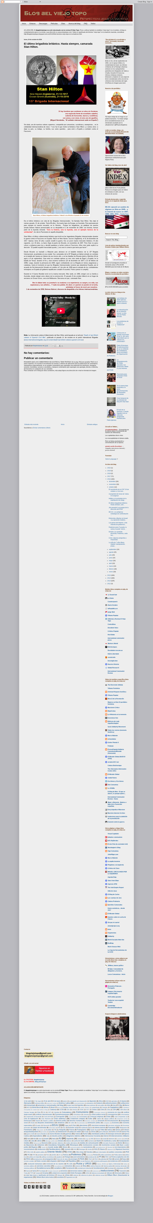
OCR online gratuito (114, 997)
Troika (26, 1173)
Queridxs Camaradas (115, 905)
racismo (117, 1159)
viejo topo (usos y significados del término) (40, 1175)
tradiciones (96, 1171)
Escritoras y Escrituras (116, 781)
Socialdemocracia (43, 1168)
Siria (84, 1166)
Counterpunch (112, 601)
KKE (92, 1138)
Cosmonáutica (83, 1116)
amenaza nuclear (51, 1103)
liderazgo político (50, 1141)
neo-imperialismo (120, 1147)
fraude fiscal (94, 1129)
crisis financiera (46, 1118)
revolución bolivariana (35, 1164)
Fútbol (103, 1130)
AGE (107, 1101)
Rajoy (124, 1159)
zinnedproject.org (114, 926)
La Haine (111, 598)
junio (111, 558)
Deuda (33, 1122)
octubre (111, 487)
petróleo (54, 1154)
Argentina (80, 1105)
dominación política (93, 1123)
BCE (28, 1107)
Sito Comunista (113, 785)
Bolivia (46, 1107)
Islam (40, 1138)
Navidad (110, 1147)
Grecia (93, 1131)
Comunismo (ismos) (99, 1112)
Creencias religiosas (96, 1116)
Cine (38, 1112)
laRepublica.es (113, 608)
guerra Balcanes (104, 1131)
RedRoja (111, 943)
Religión (63, 1161)
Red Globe (111, 635)
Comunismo (82, 1112)
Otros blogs (80, 1152)
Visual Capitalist (113, 834)
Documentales (81, 1122)
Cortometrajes (72, 1116)
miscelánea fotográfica (57, 1145)
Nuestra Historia (113, 664)
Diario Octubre (113, 605)
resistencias (114, 1161)
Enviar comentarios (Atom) (41, 428)
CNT (49, 1112)
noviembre (112, 484)
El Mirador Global (113, 774)
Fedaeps (111, 746)
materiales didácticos (57, 1143)
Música (65, 1147)
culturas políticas (109, 1118)
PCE (127, 1152)
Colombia (56, 1112)
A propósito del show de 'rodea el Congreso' (119, 494)
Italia (53, 1139)
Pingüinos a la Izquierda (116, 865)
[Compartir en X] (57, 346)
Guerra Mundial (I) (42, 1134)
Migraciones (30, 1145)
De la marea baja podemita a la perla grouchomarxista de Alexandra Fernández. (122, 390)
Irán (34, 1139)
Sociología (111, 1168)
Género (118, 1130)
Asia (114, 1105)
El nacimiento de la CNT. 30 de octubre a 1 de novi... (119, 490)
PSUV (96, 1159)
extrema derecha (100, 1127)
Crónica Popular (113, 631)
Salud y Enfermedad (115, 1164)
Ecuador (38, 1125)
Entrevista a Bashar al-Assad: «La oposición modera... (118, 519)
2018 (109, 473)
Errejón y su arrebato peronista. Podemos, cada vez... (118, 533)
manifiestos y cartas (110, 1141)
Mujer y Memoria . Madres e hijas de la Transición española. (117, 804)
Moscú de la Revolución (116, 699)
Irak (28, 1139)
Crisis (108, 1116)
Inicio (24, 23)
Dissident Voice (113, 628)
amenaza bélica (39, 1103)
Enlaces (33, 23)
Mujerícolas (112, 711)
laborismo (112, 1138)
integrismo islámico (73, 1136)
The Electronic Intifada (115, 685)
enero (111, 572)
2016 (109, 479)
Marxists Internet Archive (116, 813)
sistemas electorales (121, 1166)
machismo (91, 1141)
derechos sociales (90, 1120)
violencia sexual (99, 1175)
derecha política (61, 1121)
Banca (127, 1105)
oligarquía (110, 1149)
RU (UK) (69, 1164)
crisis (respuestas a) (121, 1116)
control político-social (98, 1114)
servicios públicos (29, 1166)
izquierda (69, 1139)
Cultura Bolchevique (115, 765)
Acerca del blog (74, 23)
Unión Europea (76, 1173)
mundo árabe (53, 1147)
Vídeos (127, 1173)
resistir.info (111, 657)
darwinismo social (122, 1118)
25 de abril (47, 1101)
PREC (107, 1157)
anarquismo (90, 1103)
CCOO (62, 1109)
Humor (85, 1134)
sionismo (77, 1166)
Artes (108, 1105)
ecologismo (106, 1122)
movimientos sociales (109, 1145)
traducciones (107, 1170)
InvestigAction (112, 661)
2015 (109, 575)
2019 (109, 471)
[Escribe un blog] (55, 346)
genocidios (44, 1131)
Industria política (57, 1136)
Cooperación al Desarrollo (33, 1116)
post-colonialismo (79, 1157)
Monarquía (74, 1145)
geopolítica (52, 1131)
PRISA (28, 1159)
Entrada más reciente (31, 424)
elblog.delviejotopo (40, 1082)
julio (110, 555)
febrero (111, 569)
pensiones (41, 1154)
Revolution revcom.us (115, 650)
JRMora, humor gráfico (115, 965)
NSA (95, 1149)
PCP (34, 1154)
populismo (59, 1157)
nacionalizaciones (100, 1147)
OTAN (69, 1152)
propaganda (49, 1159)
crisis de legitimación (31, 1118)
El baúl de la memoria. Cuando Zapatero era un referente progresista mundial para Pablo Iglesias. (117, 415)
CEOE (81, 1109)
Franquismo (81, 1130)
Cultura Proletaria (114, 901)
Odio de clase (112, 891)
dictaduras (61, 1123)
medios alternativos (71, 1143)
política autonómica (106, 1154)
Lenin (125, 1138)
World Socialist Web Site (116, 940)
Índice (93, 23)
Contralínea (112, 624)
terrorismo (64, 1171)
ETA (59, 1127)
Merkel (120, 1143)
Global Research (113, 668)
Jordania (80, 1138)
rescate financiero (85, 1161)
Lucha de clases (79, 1141)
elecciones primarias (114, 1125)
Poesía (95, 1155)
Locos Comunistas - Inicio (116, 974)
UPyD (87, 1173)
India (48, 1136)
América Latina (64, 1103)
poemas (89, 1154)
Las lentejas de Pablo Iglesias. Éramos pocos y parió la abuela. (122, 300)
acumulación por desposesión (78, 1101)
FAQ (85, 23)
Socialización (70, 1168)
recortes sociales (29, 1161)
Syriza (34, 1171)
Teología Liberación (53, 1171)
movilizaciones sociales (90, 1145)
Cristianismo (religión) (77, 1118)
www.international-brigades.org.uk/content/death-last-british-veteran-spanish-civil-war (53, 340)
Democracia (28, 1121)
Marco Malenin (113, 735)
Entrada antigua (92, 424)
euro (64, 1127)
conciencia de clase (114, 1112)
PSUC (90, 1159)
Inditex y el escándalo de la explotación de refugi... (117, 499)
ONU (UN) (30, 1152)
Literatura (60, 1141)
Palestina (89, 1152)
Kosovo (98, 1138)
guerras (68, 1134)
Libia (32, 1141)
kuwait (104, 1138)
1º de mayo (37, 1101)
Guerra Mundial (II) (56, 1134)
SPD (127, 1168)
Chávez (94, 1109)
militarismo (40, 1145)
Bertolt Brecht (36, 1107)
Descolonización (112, 1121)
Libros (39, 1141)
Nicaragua (82, 1149)
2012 (109, 583)
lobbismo (68, 1141)
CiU (44, 1112)
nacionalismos (88, 1147)
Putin (110, 1159)
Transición (122, 1171)
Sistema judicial (108, 1166)
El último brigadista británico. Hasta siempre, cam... (118, 504)
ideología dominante (114, 1134)
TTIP (31, 1173)
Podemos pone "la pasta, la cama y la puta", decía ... (118, 528)
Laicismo (119, 1138)
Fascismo (111, 1127)
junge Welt (111, 612)
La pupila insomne (114, 861)
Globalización (62, 1131)
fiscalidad (48, 1129)
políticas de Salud (34, 1157)
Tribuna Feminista (114, 688)
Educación (46, 1125)
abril (110, 563)
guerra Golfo (30, 1134)
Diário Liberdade (113, 654)
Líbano (26, 1141)
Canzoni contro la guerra (116, 822)
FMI (55, 1129)
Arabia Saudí (71, 1105)
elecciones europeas (99, 1125)
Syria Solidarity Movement (117, 727)
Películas (54, 23)
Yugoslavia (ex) (70, 1177)
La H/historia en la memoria (117, 714)
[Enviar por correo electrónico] (53, 346)
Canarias (104, 1107)
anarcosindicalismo (79, 1103)
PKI (60, 1154)
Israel (46, 1139)
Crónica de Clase (113, 868)
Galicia (109, 1130)
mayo (111, 560)
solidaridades (120, 1168)
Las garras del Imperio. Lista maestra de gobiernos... (118, 523)
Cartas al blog (43, 1109)
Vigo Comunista (113, 851)
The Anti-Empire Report (116, 887)
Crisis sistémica (60, 1118)
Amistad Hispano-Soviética (117, 692)
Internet (106, 1136)
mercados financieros (109, 1143)
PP (100, 1157)
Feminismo (28, 1130)
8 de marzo (56, 1101)
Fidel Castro (40, 1129)
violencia (75, 1175)
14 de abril (27, 1101)
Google (86, 1131)
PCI (29, 1155)
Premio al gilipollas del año (120, 1157)
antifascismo (125, 1103)
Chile (102, 1109)
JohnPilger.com (113, 854)
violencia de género (87, 1175)
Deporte (38, 1120)
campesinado (95, 1107)
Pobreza (65, 1155)
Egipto (67, 1125)
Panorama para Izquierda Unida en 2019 (122, 375)
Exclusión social (73, 1127)
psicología (73, 1159)
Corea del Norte (48, 1116)
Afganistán (92, 1101)
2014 (109, 578)
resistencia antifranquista (100, 1161)
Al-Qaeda (123, 1101)
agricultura (114, 1101)
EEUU (55, 1125)
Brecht (59, 1107)
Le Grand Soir (112, 595)
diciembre (112, 481)
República (72, 1161)
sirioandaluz (112, 739)
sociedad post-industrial (84, 1168)
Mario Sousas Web (114, 947)
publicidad (103, 1159)
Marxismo (45, 1143)
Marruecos (36, 1143)
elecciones (83, 1125)
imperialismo (37, 1136)
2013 (109, 581)
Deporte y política (48, 1120)
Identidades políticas (98, 1134)
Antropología (31, 1105)
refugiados (53, 1161)
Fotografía (62, 1130)
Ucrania (45, 1173)
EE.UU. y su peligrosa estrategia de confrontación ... (118, 513)
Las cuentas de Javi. (115, 898)
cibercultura (123, 1109)
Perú (47, 1154)
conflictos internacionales (44, 1114)
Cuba (90, 1118)
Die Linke (71, 1122)
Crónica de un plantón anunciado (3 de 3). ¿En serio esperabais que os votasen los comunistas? (123, 337)
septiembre (113, 549)
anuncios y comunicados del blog (50, 1105)
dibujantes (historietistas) (45, 1123)
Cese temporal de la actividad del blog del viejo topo (123, 399)
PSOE (82, 1159)
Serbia (125, 1164)
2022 (109, 468)
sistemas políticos (29, 1168)
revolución (125, 1161)
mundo (44, 1147)
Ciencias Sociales (29, 1112)
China (108, 1109)
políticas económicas (48, 1157)
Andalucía (99, 1103)
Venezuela (118, 1173)
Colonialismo (67, 1112)
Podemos (76, 1154)
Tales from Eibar (113, 880)
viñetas (67, 1175)
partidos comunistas (115, 1152)
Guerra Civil (115, 1131)
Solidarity (111, 936)
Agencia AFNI (112, 884)
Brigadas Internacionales (70, 1107)
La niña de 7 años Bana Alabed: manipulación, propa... (117, 544)
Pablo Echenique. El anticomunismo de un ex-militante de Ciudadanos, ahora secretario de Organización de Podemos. (117, 351)
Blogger (110, 1196)
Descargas (43, 23)
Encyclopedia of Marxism (116, 809)
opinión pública (40, 1152)
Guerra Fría (125, 1131)
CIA (114, 1109)
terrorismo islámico (77, 1171)
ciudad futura (112, 778)
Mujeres (34, 1147)
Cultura (99, 1118)
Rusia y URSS (84, 1163)
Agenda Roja (112, 877)
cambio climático (84, 1107)
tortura (88, 1171)
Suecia (28, 1171)
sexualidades (58, 1166)
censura (74, 1109)
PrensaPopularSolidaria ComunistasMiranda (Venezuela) (116, 751)
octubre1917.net (113, 762)
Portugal (67, 1157)
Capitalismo (114, 1107)
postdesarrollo (92, 1157)
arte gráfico (101, 1105)
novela (90, 1149)
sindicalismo (68, 1166)
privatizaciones (38, 1159)
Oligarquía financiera (122, 1149)
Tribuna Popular (113, 615)
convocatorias (125, 1114)
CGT (87, 1109)
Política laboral (118, 1154)
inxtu (109, 929)
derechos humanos (75, 1121)
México (127, 1143)
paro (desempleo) (101, 1152)
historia (77, 1134)
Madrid (98, 1141)
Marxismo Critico (113, 707)
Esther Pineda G (113, 742)
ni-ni (75, 1149)
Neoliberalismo (54, 1149)
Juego (87, 1138)
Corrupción (60, 1116)
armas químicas (90, 1105)
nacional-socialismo (75, 1147)
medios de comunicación (89, 1143)
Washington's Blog (114, 847)
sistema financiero (95, 1166)
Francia (71, 1130)
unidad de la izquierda (59, 1173)
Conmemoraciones (62, 1114)
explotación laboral (86, 1127)
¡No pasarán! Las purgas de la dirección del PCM (118, 508)
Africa (101, 1101)
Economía (115, 1123)
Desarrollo (101, 1121)
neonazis (68, 1149)
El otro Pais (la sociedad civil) (118, 844)
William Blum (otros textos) (45, 1177)
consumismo (77, 1114)
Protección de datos (62, 1159)
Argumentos (112, 933)
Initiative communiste (115, 837)
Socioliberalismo (98, 1168)
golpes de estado (75, 1131)
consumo (86, 1114)
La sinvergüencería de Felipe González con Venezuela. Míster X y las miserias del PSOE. (117, 365)
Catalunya (53, 1109)
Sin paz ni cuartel (113, 922)
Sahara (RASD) (101, 1164)
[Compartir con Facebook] (60, 346)
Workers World (113, 643)
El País (73, 1125)
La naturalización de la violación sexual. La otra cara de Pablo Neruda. (122, 313)
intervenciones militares (120, 1136)
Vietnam (59, 1175)
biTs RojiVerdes (113, 840)
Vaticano (109, 1173)
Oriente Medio (54, 1151)
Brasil (53, 1107)
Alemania (27, 1103)
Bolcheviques (112, 647)
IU (60, 1138)
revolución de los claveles (55, 1164)
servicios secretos (44, 1166)
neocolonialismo (29, 1149)
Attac (120, 1105)
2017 (109, 476)
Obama (102, 1149)
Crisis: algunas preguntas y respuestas (117, 538)
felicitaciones (123, 1127)
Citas (63, 23)
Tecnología (42, 1171)
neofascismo (41, 1149)
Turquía (37, 1173)
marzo (111, 566)
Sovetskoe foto (113, 718)
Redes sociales (41, 1161)
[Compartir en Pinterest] (62, 346)
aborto (65, 1101)
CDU (68, 1109)
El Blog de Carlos (113, 894)
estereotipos (52, 1127)
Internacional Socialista (92, 1136)
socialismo (58, 1168)
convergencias (112, 1114)
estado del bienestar (39, 1127)
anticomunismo (111, 1103)
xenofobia (60, 1177)
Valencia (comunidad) (98, 1173)
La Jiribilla (111, 788)
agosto (111, 552)
